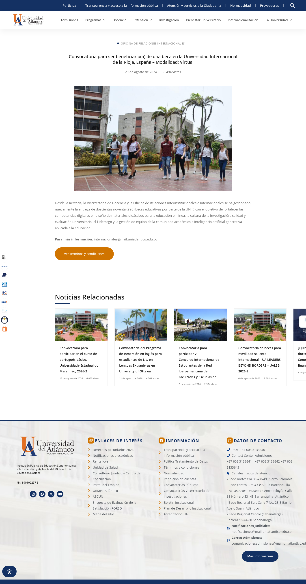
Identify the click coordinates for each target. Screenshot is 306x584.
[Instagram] (33, 494)
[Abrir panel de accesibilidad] (9, 571)
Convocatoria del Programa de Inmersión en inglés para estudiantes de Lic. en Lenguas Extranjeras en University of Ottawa (140, 359)
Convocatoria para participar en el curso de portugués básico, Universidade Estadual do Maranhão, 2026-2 (79, 359)
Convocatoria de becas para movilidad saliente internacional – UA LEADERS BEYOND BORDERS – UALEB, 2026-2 (259, 359)
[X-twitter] (51, 494)
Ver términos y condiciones (84, 254)
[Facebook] (42, 494)
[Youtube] (60, 494)
